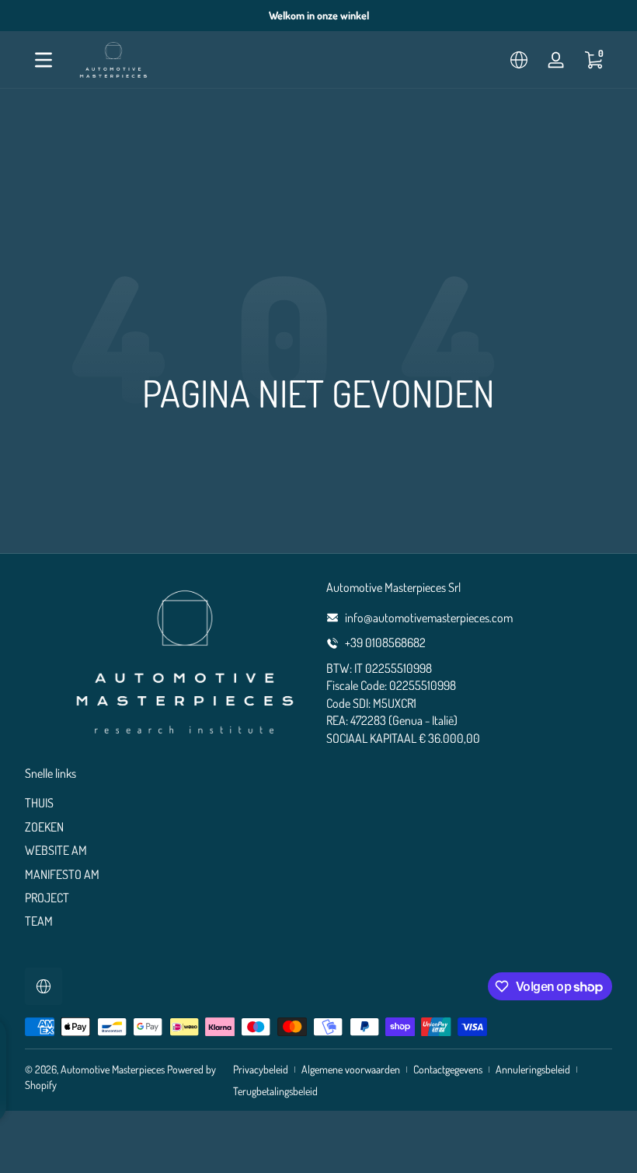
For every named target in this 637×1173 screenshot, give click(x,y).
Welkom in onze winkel (319, 15)
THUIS (39, 803)
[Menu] (43, 60)
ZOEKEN (44, 827)
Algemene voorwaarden (350, 1069)
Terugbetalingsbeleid (275, 1091)
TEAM (39, 921)
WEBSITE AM (56, 850)
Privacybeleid (260, 1069)
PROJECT (47, 897)
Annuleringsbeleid (533, 1069)
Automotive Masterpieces (113, 1069)
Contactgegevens (447, 1069)
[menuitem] (168, 802)
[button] (519, 60)
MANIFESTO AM (62, 874)
